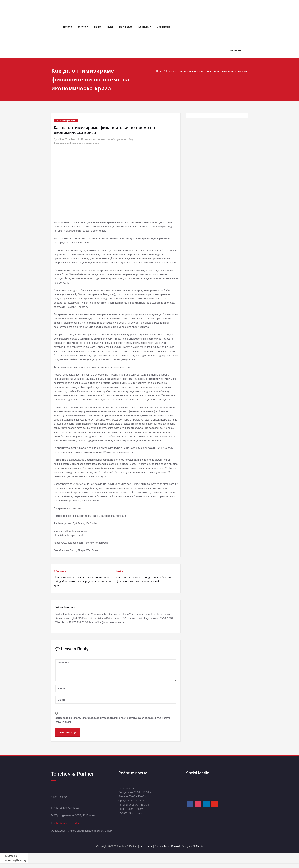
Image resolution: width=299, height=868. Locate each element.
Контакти (144, 26)
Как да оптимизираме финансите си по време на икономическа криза (207, 71)
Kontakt (175, 846)
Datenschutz (162, 846)
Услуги (82, 26)
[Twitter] (215, 804)
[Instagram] (198, 804)
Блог (110, 26)
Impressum (146, 846)
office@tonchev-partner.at (68, 822)
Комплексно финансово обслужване (103, 139)
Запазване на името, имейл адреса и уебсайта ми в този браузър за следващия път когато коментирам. (112, 719)
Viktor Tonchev (67, 139)
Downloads (126, 26)
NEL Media (197, 846)
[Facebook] (190, 804)
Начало (67, 26)
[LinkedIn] (206, 804)
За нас (98, 26)
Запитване (163, 26)
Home (159, 71)
